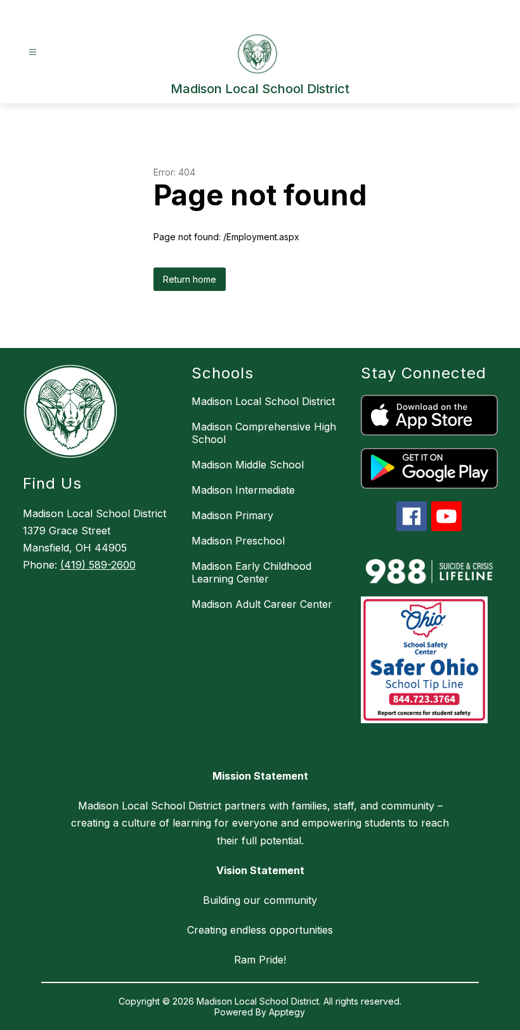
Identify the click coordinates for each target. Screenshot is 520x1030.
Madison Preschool (238, 540)
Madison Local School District (263, 401)
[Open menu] (32, 52)
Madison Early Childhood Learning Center (251, 572)
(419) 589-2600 (98, 564)
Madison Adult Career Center (262, 604)
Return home (189, 279)
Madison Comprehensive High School (264, 433)
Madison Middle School (248, 464)
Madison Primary (232, 515)
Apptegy (287, 1012)
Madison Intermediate (243, 490)
